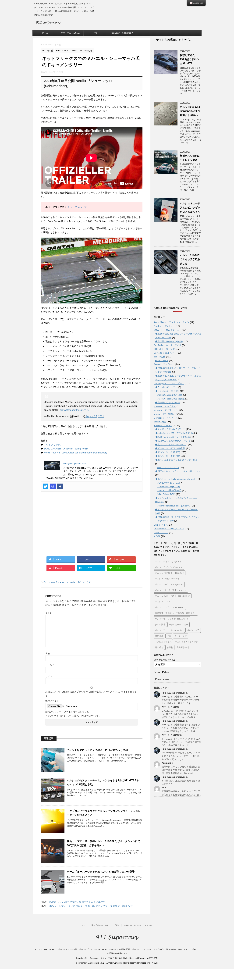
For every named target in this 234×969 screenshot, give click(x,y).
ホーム (45, 33)
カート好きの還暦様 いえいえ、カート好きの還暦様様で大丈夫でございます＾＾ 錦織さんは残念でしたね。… (181, 700)
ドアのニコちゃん (163, 641)
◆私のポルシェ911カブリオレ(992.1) (174, 433)
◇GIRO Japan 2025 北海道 (171, 398)
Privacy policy (162, 679)
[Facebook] (60, 486)
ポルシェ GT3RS (163, 601)
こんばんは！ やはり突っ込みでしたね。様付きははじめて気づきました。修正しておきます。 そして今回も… (180, 714)
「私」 (96, 33)
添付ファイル (52, 701)
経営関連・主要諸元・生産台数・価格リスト (175, 613)
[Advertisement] (91, 526)
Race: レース (62, 582)
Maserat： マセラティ (165, 406)
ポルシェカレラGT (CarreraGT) (169, 607)
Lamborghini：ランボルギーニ (169, 383)
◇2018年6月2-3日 (166, 494)
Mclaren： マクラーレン (166, 410)
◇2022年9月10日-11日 (168, 482)
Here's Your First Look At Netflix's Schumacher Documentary (75, 452)
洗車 (169, 636)
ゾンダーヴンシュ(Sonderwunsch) (171, 618)
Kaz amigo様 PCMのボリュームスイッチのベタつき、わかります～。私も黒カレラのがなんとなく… (181, 756)
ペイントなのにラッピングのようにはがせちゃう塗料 (97, 750)
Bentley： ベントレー (164, 326)
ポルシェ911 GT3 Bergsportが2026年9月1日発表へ (190, 111)
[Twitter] (45, 486)
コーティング (180, 636)
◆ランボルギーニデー (166, 387)
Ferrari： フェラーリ (164, 364)
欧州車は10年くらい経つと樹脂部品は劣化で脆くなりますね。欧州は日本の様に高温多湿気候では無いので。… (181, 770)
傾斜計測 (159, 636)
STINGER (153, 958)
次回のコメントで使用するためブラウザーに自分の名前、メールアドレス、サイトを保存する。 (91, 693)
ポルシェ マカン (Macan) (167, 578)
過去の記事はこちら (165, 660)
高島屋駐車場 (183, 647)
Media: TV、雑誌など (80, 582)
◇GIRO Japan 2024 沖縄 (169, 395)
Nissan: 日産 (160, 421)
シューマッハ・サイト (79, 207)
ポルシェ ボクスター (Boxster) (169, 573)
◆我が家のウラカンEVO (167, 402)
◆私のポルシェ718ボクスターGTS (172, 440)
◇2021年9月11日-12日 (168, 486)
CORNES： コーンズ (164, 349)
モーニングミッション (168, 467)
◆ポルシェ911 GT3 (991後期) (170, 448)
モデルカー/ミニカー (178, 624)
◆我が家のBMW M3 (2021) (169, 341)
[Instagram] (53, 486)
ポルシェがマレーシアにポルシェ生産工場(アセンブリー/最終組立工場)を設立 (91, 906)
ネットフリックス (53, 444)
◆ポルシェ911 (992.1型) (167, 452)
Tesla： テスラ (161, 532)
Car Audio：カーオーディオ (167, 345)
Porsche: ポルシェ (163, 425)
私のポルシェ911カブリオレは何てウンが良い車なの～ (78, 902)
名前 (48, 653)
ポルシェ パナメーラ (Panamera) (171, 590)
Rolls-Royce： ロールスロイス (169, 528)
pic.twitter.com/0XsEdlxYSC (74, 410)
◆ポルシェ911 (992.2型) (167, 456)
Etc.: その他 (49, 582)
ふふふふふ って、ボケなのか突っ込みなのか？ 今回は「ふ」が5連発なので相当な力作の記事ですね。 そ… (181, 742)
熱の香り (159, 647)
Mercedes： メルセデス (166, 418)
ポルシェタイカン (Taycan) (168, 561)
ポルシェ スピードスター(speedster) (172, 596)
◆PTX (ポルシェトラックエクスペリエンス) (177, 471)
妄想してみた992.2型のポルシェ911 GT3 (189, 59)
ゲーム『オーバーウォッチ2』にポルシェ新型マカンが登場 (101, 871)
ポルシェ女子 (193, 630)
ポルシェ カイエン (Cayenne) (169, 584)
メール (49, 665)
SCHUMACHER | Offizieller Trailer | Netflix (66, 448)
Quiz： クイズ (161, 525)
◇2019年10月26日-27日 (169, 490)
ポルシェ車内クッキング (186, 641)
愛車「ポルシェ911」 (71, 33)
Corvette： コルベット (165, 353)
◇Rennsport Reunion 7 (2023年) (173, 505)
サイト (48, 676)
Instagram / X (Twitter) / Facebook (122, 34)
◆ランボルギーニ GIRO (167, 391)
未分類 (157, 536)
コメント (49, 613)
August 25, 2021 (94, 416)
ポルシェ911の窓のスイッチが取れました (190, 259)
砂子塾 (170, 647)
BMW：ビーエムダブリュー (167, 330)
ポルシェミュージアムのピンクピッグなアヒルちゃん (190, 207)
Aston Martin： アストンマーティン (171, 322)
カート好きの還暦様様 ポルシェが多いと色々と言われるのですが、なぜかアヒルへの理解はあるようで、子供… (181, 728)
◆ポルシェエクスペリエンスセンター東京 (176, 460)
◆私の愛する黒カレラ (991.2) (170, 429)
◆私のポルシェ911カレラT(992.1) (172, 437)
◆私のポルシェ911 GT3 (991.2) (171, 444)
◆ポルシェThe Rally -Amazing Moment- (175, 479)
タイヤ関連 (160, 624)
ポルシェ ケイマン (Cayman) (168, 567)
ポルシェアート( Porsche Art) (169, 630)
